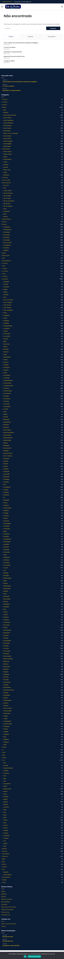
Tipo (3, 869)
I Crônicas (5, 263)
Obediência (7, 604)
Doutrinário (7, 237)
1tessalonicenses (8, 768)
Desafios (6, 112)
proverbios (7, 835)
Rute (3, 861)
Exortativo (6, 247)
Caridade (6, 365)
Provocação (7, 651)
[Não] (62, 955)
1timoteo (6, 770)
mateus (6, 828)
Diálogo (6, 443)
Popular (11, 36)
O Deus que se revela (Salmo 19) (22, 1)
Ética (5, 484)
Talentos (6, 703)
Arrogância (7, 328)
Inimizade (6, 547)
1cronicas (4, 99)
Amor (5, 297)
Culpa (5, 411)
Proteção (6, 645)
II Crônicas (5, 271)
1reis (5, 762)
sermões (4, 866)
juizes (3, 755)
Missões (6, 591)
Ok (25, 956)
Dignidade (6, 445)
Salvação (6, 679)
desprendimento (6, 219)
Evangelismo (7, 487)
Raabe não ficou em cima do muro (14, 56)
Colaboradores (6, 149)
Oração (6, 612)
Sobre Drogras (8, 125)
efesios (5, 791)
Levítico (4, 757)
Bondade (6, 349)
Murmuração (7, 599)
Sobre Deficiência (8, 123)
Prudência (6, 653)
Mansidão (6, 575)
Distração (6, 450)
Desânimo (6, 424)
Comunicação (7, 383)
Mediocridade (7, 578)
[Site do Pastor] (13, 7)
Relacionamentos (8, 658)
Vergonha (6, 734)
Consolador (7, 232)
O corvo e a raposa (9, 47)
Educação (6, 458)
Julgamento (7, 557)
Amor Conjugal (8, 302)
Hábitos (6, 518)
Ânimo (5, 312)
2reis (5, 775)
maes (5, 208)
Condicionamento (8, 385)
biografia (6, 872)
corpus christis (8, 190)
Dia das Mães (7, 195)
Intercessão (7, 552)
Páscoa (6, 216)
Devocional (7, 234)
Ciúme (5, 372)
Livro (3, 760)
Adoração (6, 286)
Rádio (3, 859)
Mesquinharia (7, 586)
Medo (5, 580)
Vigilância (6, 739)
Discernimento (7, 448)
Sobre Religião (8, 143)
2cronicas (6, 773)
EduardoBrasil (7, 159)
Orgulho (6, 614)
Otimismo (6, 617)
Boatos (5, 346)
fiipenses (6, 796)
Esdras (4, 253)
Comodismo (7, 375)
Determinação (7, 440)
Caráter (6, 359)
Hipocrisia (6, 521)
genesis (6, 802)
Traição (6, 718)
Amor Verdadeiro (8, 310)
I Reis (3, 266)
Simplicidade (7, 687)
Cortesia (6, 409)
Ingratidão (6, 544)
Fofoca (5, 502)
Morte (5, 593)
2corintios (5, 102)
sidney (5, 172)
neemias (6, 830)
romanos (6, 838)
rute (5, 841)
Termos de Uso (5, 912)
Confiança (6, 388)
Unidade (6, 731)
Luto (5, 570)
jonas (5, 815)
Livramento (7, 562)
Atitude (6, 331)
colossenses (7, 783)
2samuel (4, 104)
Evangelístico (7, 245)
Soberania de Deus (9, 690)
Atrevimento (7, 333)
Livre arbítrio (7, 565)
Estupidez (6, 482)
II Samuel (4, 276)
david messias (7, 151)
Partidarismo (7, 622)
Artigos (4, 107)
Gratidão (6, 513)
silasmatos (6, 175)
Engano (6, 466)
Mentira (6, 583)
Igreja (5, 531)
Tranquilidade (7, 721)
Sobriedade (7, 695)
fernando (6, 164)
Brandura (6, 352)
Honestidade (7, 523)
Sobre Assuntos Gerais (10, 115)
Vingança (6, 742)
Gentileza (6, 510)
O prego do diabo (9, 61)
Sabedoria (6, 674)
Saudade (6, 684)
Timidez (6, 716)
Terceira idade (7, 710)
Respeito (6, 671)
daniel (5, 786)
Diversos (4, 221)
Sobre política (7, 138)
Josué (3, 752)
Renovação (7, 666)
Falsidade (6, 492)
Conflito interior (8, 391)
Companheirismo (8, 380)
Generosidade (7, 508)
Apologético (7, 227)
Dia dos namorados (9, 201)
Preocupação (7, 640)
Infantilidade (7, 541)
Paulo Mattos (5, 853)
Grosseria (6, 515)
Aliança (6, 292)
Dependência (7, 422)
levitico (5, 820)
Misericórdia (7, 588)
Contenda (6, 401)
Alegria (5, 289)
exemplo (6, 489)
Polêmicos (5, 856)
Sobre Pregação (8, 141)
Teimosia (6, 705)
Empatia (6, 463)
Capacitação (7, 357)
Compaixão (7, 378)
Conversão (7, 404)
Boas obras (7, 344)
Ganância (6, 505)
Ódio (5, 609)
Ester (3, 258)
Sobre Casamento (8, 120)
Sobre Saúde (7, 146)
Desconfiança (7, 430)
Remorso (6, 664)
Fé (4, 497)
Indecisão (6, 536)
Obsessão (6, 606)
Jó (3, 749)
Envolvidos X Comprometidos (13, 52)
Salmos (4, 864)
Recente (30, 36)
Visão (5, 744)
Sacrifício (6, 677)
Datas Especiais (6, 182)
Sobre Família (7, 128)
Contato (3, 926)
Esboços (4, 224)
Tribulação (6, 726)
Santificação (7, 682)
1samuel (6, 765)
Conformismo (7, 393)
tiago (5, 846)
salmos (5, 843)
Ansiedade (6, 315)
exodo (5, 794)
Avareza (6, 338)
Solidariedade (7, 700)
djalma (5, 156)
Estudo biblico (7, 874)
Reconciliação (7, 656)
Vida (5, 736)
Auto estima (7, 336)
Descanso (6, 427)
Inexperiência (7, 539)
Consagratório (7, 229)
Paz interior (7, 625)
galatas (6, 799)
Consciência (7, 398)
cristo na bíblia (6, 180)
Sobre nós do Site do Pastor (8, 907)
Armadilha (6, 323)
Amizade (6, 294)
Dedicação (6, 419)
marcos (6, 825)
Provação (6, 648)
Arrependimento (8, 325)
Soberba (6, 692)
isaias (5, 809)
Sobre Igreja (7, 130)
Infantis (4, 747)
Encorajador (7, 240)
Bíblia (5, 341)
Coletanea (5, 177)
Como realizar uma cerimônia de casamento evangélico (21, 43)
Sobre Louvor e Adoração (11, 133)
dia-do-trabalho (8, 206)
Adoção (6, 284)
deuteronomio (7, 789)
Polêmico (6, 250)
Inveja (5, 554)
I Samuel (4, 268)
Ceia (5, 110)
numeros (6, 833)
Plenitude (6, 635)
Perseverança (7, 630)
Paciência (6, 619)
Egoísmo (6, 461)
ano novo (6, 185)
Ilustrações (5, 279)
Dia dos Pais (7, 203)
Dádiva (5, 414)
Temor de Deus (8, 708)
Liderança (6, 560)
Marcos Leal (7, 169)
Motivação (6, 596)
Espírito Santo (6, 255)
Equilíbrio (6, 469)
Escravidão (7, 474)
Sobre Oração (7, 136)
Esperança (6, 476)
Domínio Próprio (8, 453)
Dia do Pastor (7, 198)
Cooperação (7, 406)
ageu (5, 778)
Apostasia (6, 320)
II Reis (4, 273)
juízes (5, 817)
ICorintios (6, 807)
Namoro (6, 601)
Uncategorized (6, 877)
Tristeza (6, 729)
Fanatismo (6, 495)
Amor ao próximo (8, 299)
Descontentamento (9, 432)
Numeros (4, 851)
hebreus (6, 804)
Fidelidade (6, 500)
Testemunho (7, 713)
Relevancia (6, 661)
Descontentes (7, 435)
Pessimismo (7, 632)
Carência (6, 362)
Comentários (51, 36)
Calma (5, 354)
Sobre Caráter (7, 117)
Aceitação (6, 281)
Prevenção (6, 643)
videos (4, 882)
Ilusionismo (7, 534)
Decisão (6, 417)
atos (5, 781)
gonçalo (6, 167)
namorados (7, 211)
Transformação (8, 723)
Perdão (6, 627)
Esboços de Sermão (6, 899)
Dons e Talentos (8, 456)
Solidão (6, 697)
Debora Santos (8, 154)
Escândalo (6, 471)
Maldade (6, 573)
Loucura (6, 567)
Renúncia (6, 669)
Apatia (5, 318)
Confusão (6, 396)
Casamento (7, 367)
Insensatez (6, 549)
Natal (5, 214)
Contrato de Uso (5, 914)
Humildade (6, 526)
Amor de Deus (7, 305)
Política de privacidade (34, 956)
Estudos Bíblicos (6, 260)
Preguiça (6, 638)
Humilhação (7, 528)
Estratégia (6, 479)
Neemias (4, 848)
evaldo (5, 162)
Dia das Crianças (8, 193)
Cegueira (6, 370)
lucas (5, 822)
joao (5, 812)
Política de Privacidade (7, 909)
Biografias (4, 894)
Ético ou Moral (8, 242)
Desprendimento (8, 437)
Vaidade (4, 879)
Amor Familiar (7, 307)
